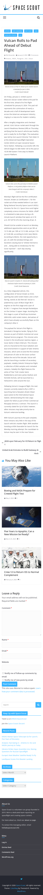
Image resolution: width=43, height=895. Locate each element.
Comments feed (8, 852)
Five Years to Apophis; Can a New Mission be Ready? (19, 533)
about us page (30, 820)
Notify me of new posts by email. (19, 680)
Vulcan (31, 59)
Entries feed (6, 847)
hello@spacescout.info (10, 828)
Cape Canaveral (17, 31)
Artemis (7, 31)
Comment (7, 608)
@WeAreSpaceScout (18, 719)
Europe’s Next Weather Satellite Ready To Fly (19, 755)
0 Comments (34, 55)
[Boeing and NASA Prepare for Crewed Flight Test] (21, 467)
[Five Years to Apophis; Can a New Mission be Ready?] (21, 508)
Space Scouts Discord (16, 723)
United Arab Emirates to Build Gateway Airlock (20, 452)
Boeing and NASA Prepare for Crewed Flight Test (19, 492)
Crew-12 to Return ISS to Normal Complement (21, 573)
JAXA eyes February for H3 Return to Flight (23, 443)
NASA (36, 31)
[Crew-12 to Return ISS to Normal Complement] (21, 549)
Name (5, 639)
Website (5, 662)
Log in (4, 842)
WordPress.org (7, 857)
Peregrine (20, 59)
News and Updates (10, 35)
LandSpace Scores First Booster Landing (17, 759)
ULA (20, 35)
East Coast (28, 31)
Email (5, 651)
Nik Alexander (10, 55)
